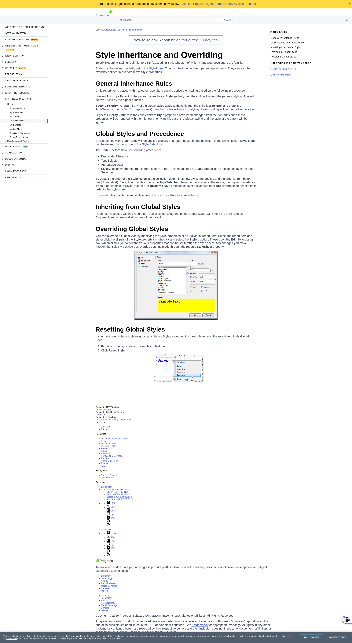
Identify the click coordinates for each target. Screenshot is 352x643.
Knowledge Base (15, 171)
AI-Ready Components (120, 419)
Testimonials (107, 477)
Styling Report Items (18, 137)
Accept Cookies (311, 637)
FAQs (104, 466)
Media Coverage (109, 586)
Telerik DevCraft (103, 410)
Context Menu (15, 129)
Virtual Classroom (110, 461)
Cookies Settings (337, 637)
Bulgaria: (119, 497)
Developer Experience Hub (114, 438)
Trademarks (200, 625)
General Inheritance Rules (134, 83)
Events (104, 463)
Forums (104, 448)
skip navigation (102, 15)
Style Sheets (15, 125)
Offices (104, 591)
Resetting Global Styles (130, 329)
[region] (176, 637)
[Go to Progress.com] (104, 562)
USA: (118, 489)
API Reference (14, 177)
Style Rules (14, 116)
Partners (105, 458)
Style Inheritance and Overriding (159, 55)
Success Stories (109, 475)
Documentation (108, 443)
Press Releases (109, 583)
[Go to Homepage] (110, 15)
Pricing (104, 429)
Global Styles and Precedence (140, 133)
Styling (121, 30)
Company (106, 576)
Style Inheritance (16, 120)
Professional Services (111, 456)
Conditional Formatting (19, 133)
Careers (105, 588)
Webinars (105, 453)
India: (118, 494)
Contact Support (283, 69)
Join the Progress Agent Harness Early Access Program (219, 4)
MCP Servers (102, 419)
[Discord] (108, 525)
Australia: (120, 499)
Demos (104, 441)
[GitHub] (108, 522)
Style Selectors (16, 112)
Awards (104, 581)
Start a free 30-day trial (199, 40)
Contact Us (106, 487)
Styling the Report (17, 108)
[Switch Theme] (347, 20)
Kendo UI (100, 414)
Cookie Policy (12, 638)
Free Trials (106, 427)
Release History (109, 446)
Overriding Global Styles (132, 228)
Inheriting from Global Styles (138, 206)
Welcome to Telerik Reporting (24, 27)
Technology (106, 578)
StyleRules (156, 68)
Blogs (104, 451)
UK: (118, 492)
